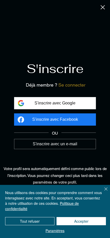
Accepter (81, 221)
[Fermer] (103, 7)
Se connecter (71, 85)
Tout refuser (30, 221)
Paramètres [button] (55, 230)
